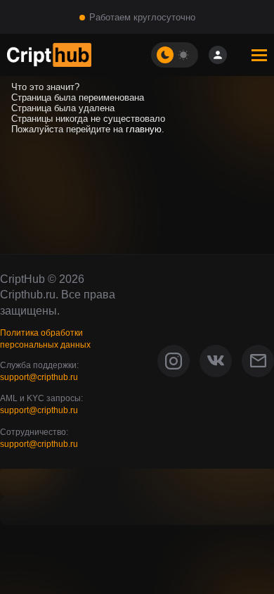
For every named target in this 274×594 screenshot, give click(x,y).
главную (144, 129)
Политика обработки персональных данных (45, 339)
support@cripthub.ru (39, 377)
